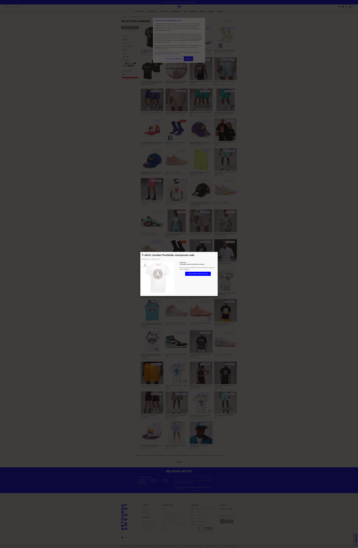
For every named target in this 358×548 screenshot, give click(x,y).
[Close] (217, 252)
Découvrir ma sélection (197, 274)
